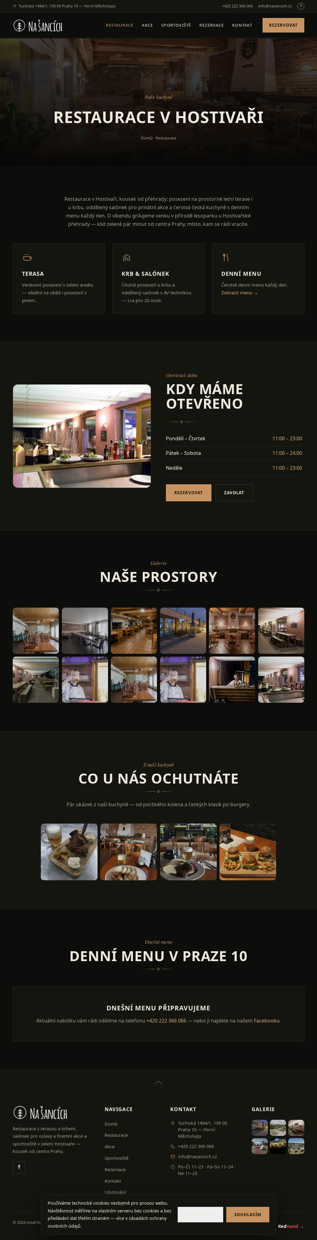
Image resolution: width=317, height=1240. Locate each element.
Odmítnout (200, 1214)
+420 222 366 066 (237, 6)
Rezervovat (283, 25)
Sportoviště (176, 25)
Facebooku (267, 1020)
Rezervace (211, 25)
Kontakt (242, 25)
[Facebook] (300, 6)
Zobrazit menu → (239, 292)
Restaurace (119, 25)
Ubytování (115, 1192)
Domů (147, 138)
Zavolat (234, 492)
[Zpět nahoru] (158, 1079)
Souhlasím (247, 1214)
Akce (147, 25)
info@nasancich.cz (275, 6)
